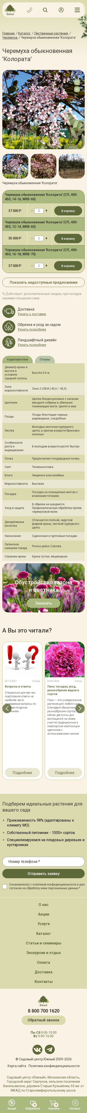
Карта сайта (17, 1066)
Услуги (44, 924)
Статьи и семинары (43, 943)
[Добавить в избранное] (77, 82)
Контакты (44, 981)
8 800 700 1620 (43, 1011)
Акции (43, 914)
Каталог (43, 933)
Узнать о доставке (32, 314)
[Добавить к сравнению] (77, 89)
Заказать (43, 603)
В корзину (68, 211)
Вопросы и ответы (18, 686)
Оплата (43, 962)
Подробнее (22, 773)
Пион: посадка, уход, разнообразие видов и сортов (63, 690)
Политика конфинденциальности (54, 1066)
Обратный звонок (43, 1020)
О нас (43, 904)
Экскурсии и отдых (43, 953)
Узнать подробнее (32, 329)
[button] (7, 164)
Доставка (43, 972)
